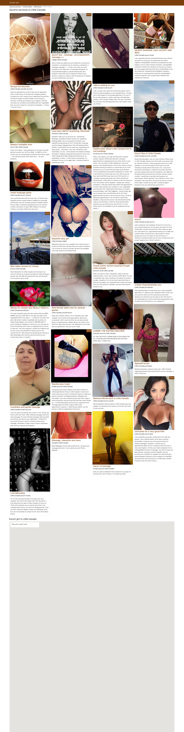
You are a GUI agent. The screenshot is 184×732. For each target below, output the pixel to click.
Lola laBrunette (17, 493)
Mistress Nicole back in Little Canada (111, 398)
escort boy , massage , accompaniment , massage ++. (71, 56)
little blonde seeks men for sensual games (68, 308)
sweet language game (20, 192)
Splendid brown (142, 363)
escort (138, 219)
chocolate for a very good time (149, 431)
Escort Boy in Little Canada (148, 153)
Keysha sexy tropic (61, 384)
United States (27, 6)
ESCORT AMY (14, 3)
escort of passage (102, 466)
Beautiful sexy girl (60, 238)
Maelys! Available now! (21, 144)
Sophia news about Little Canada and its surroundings (112, 150)
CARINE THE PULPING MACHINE (109, 331)
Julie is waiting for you (104, 85)
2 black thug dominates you (148, 285)
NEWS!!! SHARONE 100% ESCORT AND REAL (153, 51)
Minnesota (37, 6)
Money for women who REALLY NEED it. (29, 308)
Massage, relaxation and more (66, 440)
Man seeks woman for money (24, 266)
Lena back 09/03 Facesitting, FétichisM (71, 131)
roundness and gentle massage (25, 407)
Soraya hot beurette (20, 86)
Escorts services (15, 6)
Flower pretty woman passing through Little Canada (111, 267)
